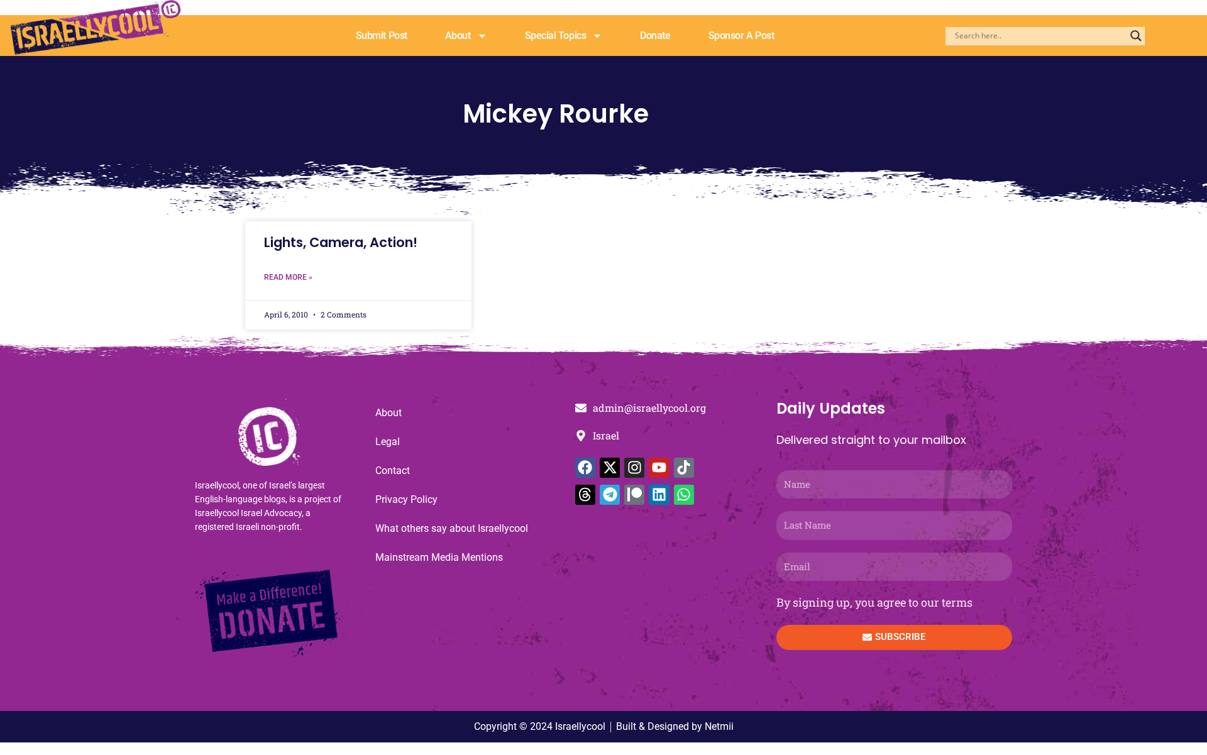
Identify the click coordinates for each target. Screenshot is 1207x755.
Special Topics (556, 35)
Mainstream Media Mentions (439, 557)
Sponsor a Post (741, 35)
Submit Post (381, 35)
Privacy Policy (406, 499)
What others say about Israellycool (451, 528)
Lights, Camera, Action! (340, 242)
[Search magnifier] (1136, 36)
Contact (392, 471)
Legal (387, 442)
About (458, 35)
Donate (655, 35)
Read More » (288, 277)
